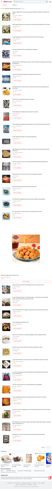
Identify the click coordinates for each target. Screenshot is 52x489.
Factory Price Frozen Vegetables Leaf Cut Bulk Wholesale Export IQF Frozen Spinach (31, 409)
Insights (43, 483)
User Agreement (22, 484)
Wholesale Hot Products (26, 483)
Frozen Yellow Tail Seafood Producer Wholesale (23, 99)
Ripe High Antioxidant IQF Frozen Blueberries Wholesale (25, 49)
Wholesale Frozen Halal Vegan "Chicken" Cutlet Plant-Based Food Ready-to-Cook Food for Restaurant (31, 62)
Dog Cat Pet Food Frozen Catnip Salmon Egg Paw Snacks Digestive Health (29, 334)
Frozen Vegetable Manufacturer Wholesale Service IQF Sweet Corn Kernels (29, 397)
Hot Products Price (17, 483)
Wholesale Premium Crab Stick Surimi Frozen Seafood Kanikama (27, 174)
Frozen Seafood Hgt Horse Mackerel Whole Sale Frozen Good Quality (28, 37)
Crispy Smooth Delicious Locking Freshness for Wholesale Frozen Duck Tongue (30, 359)
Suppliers (14, 5)
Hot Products (10, 483)
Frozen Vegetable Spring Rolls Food (20, 322)
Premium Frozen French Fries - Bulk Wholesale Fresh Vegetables (27, 384)
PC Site (39, 483)
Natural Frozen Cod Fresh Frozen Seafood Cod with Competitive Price (28, 285)
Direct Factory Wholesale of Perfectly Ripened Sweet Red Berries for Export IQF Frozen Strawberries (30, 372)
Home (2, 470)
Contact (34, 484)
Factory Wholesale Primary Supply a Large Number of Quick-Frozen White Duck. (30, 309)
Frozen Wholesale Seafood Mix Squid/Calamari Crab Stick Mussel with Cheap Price (31, 124)
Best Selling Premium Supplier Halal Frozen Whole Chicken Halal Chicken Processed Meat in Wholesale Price (31, 422)
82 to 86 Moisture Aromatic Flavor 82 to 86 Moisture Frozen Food (27, 211)
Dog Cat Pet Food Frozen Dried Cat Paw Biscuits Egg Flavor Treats (27, 347)
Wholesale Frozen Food (39, 470)
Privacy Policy (29, 484)
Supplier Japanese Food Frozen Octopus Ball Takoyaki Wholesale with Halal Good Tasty (30, 12)
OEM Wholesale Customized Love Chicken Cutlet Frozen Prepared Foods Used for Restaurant (30, 149)
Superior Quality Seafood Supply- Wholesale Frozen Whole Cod (26, 74)
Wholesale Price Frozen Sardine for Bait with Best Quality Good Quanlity (28, 434)
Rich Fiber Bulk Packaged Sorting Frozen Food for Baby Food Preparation (28, 199)
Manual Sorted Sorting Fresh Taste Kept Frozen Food (24, 186)
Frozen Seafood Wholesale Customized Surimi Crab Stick (25, 111)
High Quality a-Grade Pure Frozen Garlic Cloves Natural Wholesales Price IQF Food (31, 24)
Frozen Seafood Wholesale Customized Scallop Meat (24, 136)
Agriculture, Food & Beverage (24, 470)
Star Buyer (35, 483)
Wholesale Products (10, 470)
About (17, 484)
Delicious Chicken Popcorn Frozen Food (10, 275)
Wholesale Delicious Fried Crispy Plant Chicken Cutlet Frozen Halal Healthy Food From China (30, 87)
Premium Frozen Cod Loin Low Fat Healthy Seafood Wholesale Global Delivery (30, 161)
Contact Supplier (17, 19)
